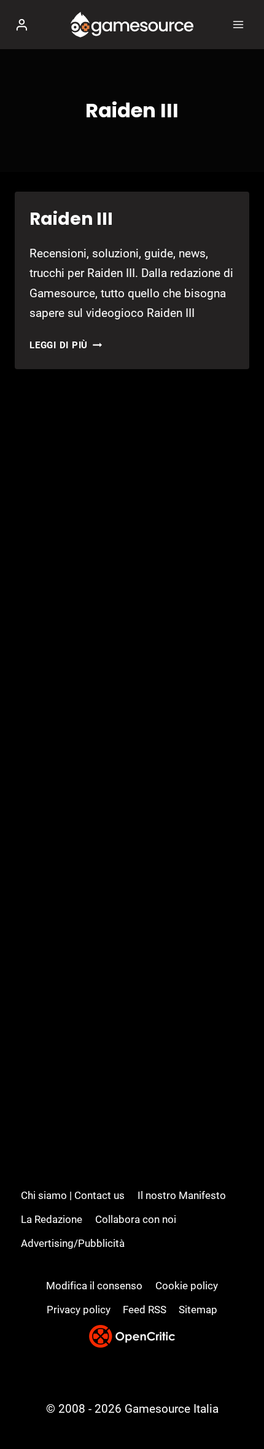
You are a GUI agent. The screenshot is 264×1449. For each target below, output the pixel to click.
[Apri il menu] (238, 24)
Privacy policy (79, 1309)
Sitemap (198, 1309)
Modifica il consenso (94, 1285)
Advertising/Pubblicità (73, 1243)
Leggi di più (65, 345)
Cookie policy (186, 1285)
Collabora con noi (135, 1219)
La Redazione (51, 1219)
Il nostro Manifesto (182, 1195)
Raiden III (71, 219)
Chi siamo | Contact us (73, 1195)
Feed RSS (144, 1309)
